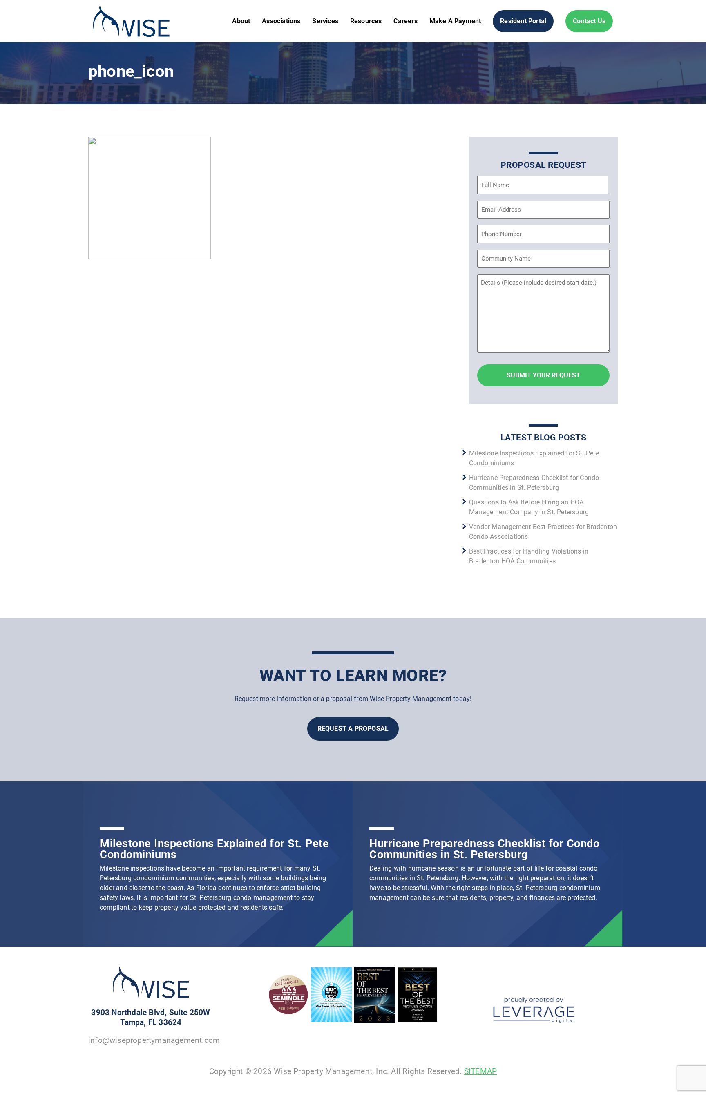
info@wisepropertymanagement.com (154, 1040)
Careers (405, 21)
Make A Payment (455, 21)
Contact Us (589, 21)
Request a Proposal (353, 728)
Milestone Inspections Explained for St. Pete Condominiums (214, 849)
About (241, 21)
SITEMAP (480, 1071)
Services (325, 21)
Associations (281, 21)
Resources (366, 21)
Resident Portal (523, 21)
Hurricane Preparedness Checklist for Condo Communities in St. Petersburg (484, 849)
